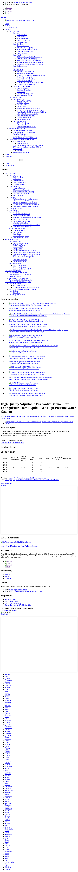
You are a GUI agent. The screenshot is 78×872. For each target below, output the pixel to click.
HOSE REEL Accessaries (21, 86)
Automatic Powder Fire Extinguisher (25, 138)
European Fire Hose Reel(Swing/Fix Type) (31, 75)
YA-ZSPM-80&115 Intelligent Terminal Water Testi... (26, 342)
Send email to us (6, 443)
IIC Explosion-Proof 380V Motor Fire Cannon (24, 369)
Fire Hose (16, 33)
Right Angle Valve (23, 103)
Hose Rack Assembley (20, 66)
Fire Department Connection (26, 116)
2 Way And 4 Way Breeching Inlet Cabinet (27, 147)
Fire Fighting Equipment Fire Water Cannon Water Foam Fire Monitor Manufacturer (32, 480)
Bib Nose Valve (22, 105)
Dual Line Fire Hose (23, 40)
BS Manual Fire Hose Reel (25, 71)
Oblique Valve (21, 106)
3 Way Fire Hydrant (23, 125)
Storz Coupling (22, 53)
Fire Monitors (9, 165)
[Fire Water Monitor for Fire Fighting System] (16, 542)
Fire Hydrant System (15, 97)
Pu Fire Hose (21, 36)
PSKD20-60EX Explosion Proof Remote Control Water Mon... (29, 379)
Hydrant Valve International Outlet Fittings (30, 110)
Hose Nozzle (17, 55)
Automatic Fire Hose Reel (25, 73)
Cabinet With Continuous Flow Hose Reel (30, 82)
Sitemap (14, 610)
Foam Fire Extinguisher (20, 134)
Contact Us (8, 156)
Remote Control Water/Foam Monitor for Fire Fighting (26, 374)
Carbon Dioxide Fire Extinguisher (24, 132)
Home (7, 24)
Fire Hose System (14, 31)
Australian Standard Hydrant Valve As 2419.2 (32, 112)
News (7, 154)
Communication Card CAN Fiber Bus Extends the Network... (29, 305)
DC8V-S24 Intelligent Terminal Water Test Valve (24, 337)
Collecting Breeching (24, 117)
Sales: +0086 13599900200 (19, 591)
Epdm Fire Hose (22, 38)
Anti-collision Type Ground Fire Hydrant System (24, 310)
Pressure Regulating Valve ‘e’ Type (28, 108)
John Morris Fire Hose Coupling (27, 49)
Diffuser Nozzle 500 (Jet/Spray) (27, 59)
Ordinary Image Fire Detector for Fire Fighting (24, 363)
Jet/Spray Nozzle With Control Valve (29, 60)
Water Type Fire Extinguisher (22, 136)
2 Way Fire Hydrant (23, 123)
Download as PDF (18, 443)
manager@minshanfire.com (23, 2)
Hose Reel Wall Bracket (24, 95)
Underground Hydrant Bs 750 (26, 127)
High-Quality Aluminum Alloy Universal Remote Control (27, 326)
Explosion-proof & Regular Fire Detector (22, 353)
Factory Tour (13, 27)
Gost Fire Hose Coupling (25, 51)
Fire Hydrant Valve (19, 99)
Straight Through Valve (24, 101)
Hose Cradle (17, 68)
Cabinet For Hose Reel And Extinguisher (22, 139)
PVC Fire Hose (22, 35)
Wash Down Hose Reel (24, 81)
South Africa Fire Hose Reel (26, 79)
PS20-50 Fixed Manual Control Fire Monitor (23, 390)
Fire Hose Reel (18, 70)
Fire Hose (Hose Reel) (24, 90)
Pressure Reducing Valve (25, 93)
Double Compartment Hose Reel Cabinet (30, 145)
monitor (3, 485)
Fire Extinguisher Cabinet (21, 152)
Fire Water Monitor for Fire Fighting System (19, 546)
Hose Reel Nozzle (23, 88)
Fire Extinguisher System (17, 128)
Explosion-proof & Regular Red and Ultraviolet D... (25, 347)
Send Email (4, 614)
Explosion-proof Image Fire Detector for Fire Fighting (26, 358)
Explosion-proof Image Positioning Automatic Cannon (26, 395)
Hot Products (5, 610)
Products (7, 29)
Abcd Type (20, 150)
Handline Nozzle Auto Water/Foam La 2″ (30, 64)
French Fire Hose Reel (24, 77)
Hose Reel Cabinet (19, 141)
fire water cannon (6, 483)
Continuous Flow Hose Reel (26, 84)
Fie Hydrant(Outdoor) (20, 121)
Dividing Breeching (23, 119)
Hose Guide (21, 92)
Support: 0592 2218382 (35, 591)
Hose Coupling (18, 44)
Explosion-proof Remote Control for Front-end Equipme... (27, 332)
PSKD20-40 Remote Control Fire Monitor (22, 385)
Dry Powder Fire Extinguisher (22, 130)
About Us (8, 25)
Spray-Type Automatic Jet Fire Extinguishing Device (26, 321)
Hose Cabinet (17, 149)
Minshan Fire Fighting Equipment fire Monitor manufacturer (27, 478)
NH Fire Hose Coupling (25, 48)
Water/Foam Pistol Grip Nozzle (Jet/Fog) (30, 62)
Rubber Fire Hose (23, 42)
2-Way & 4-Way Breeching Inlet (27, 114)
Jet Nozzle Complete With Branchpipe (29, 57)
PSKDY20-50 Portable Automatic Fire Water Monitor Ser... (28, 316)
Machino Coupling (23, 46)
